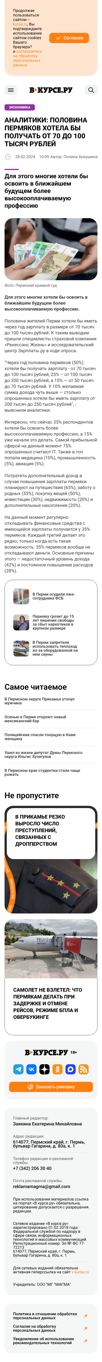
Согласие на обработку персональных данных (34, 1329)
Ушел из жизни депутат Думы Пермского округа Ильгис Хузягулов (43, 755)
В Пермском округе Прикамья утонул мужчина (40, 701)
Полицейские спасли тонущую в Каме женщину (40, 737)
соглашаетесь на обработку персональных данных (27, 58)
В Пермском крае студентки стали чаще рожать (42, 773)
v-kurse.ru (22, 22)
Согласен (73, 38)
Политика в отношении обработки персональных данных (45, 1316)
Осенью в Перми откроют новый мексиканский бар (35, 719)
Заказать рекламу (55, 1086)
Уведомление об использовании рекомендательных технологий (43, 1341)
